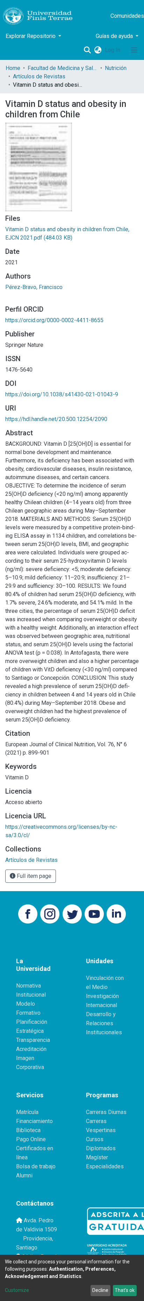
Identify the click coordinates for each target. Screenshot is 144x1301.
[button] (97, 50)
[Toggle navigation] (134, 50)
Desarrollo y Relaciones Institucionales (104, 1023)
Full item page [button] (33, 876)
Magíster (97, 1157)
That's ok (125, 1290)
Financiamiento (34, 1121)
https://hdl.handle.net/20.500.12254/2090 (56, 419)
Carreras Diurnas (106, 1112)
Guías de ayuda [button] (115, 36)
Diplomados (101, 1148)
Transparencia (33, 1040)
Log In (113, 50)
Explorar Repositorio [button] (31, 36)
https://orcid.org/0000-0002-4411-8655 (54, 320)
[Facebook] (27, 913)
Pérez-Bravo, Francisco (34, 287)
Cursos (94, 1139)
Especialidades (105, 1166)
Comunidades (127, 16)
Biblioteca (28, 1130)
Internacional (101, 1005)
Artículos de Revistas (39, 76)
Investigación (102, 996)
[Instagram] (49, 913)
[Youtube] (94, 913)
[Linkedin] (116, 913)
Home (13, 68)
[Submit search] (87, 50)
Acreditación (31, 1049)
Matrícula (27, 1112)
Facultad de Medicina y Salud (63, 68)
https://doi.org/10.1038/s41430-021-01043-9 (61, 394)
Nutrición (116, 68)
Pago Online (31, 1139)
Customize (17, 1290)
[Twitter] (72, 913)
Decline (100, 1290)
